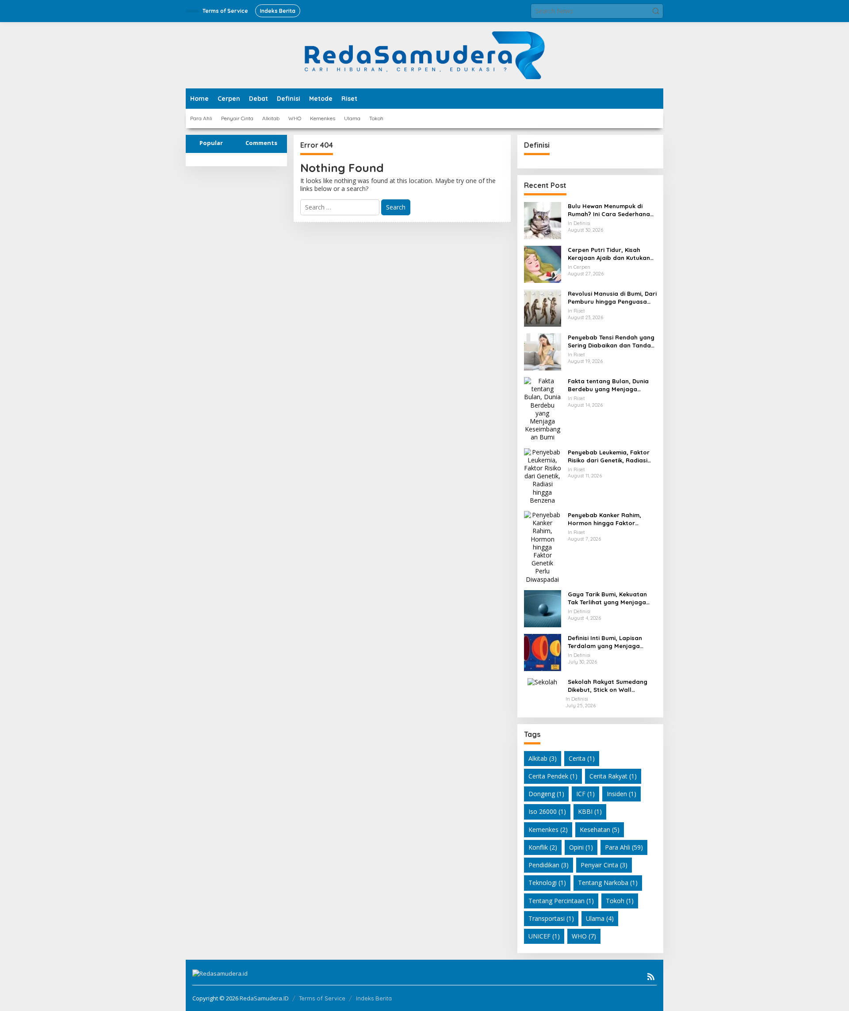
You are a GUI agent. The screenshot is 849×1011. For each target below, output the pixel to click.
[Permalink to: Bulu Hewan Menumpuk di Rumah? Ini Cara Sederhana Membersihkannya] (542, 220)
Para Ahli (624, 847)
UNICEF (544, 936)
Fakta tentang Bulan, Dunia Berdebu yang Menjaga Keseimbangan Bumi (608, 385)
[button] (655, 11)
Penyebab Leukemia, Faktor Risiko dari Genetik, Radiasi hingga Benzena (609, 456)
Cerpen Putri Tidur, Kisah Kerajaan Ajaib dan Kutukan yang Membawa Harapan (609, 254)
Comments (261, 143)
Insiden (621, 794)
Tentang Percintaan (561, 901)
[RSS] (651, 976)
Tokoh (620, 901)
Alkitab (542, 758)
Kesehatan (600, 829)
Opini (581, 847)
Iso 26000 (547, 811)
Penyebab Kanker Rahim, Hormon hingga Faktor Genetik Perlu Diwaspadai (605, 519)
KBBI (590, 811)
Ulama (600, 918)
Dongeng (546, 794)
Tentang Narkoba (608, 882)
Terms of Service (322, 998)
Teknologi (547, 882)
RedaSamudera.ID (264, 998)
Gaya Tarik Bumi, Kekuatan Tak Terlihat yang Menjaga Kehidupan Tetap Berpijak (607, 598)
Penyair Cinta (604, 865)
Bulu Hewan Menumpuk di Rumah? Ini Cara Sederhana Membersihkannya (609, 210)
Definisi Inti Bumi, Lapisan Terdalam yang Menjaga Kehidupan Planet (605, 642)
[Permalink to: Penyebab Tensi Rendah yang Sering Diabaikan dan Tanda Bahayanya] (542, 351)
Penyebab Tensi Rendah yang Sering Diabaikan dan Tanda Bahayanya (611, 341)
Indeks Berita (374, 998)
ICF (585, 794)
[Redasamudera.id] (424, 54)
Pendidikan (548, 865)
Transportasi (551, 918)
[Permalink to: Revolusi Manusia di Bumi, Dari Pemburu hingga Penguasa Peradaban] (542, 307)
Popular (211, 143)
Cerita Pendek (552, 776)
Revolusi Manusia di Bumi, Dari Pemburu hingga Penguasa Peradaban (612, 297)
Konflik (542, 847)
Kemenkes (548, 829)
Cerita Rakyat (613, 776)
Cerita (582, 758)
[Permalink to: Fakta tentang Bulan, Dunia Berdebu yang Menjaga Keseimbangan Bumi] (542, 408)
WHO (584, 936)
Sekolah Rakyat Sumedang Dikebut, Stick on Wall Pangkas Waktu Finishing (607, 686)
